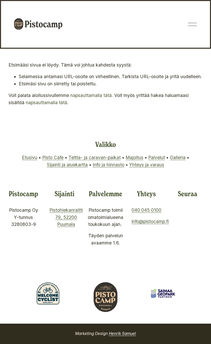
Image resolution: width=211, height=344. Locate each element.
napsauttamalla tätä (91, 95)
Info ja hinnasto (108, 164)
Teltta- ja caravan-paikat (94, 157)
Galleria (178, 157)
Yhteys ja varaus (146, 164)
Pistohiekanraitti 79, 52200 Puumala (66, 217)
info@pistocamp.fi (150, 221)
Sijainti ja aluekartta (67, 164)
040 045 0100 (146, 210)
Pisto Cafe (53, 157)
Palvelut (156, 157)
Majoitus (134, 157)
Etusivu (29, 157)
